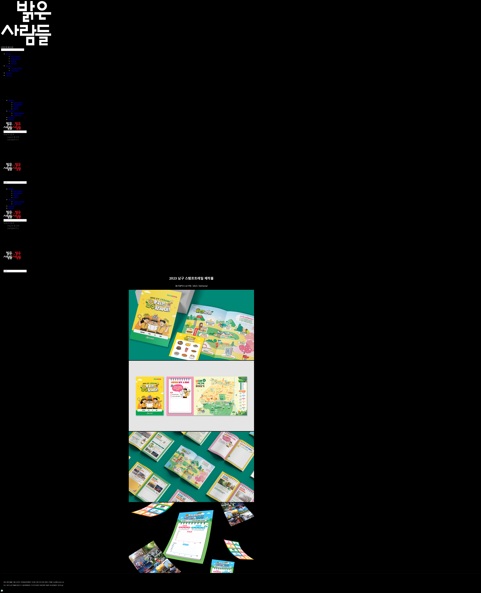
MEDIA (14, 63)
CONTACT (15, 70)
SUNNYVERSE (16, 68)
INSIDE (9, 75)
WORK (8, 54)
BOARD (9, 73)
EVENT (14, 61)
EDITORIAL (15, 56)
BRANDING (15, 59)
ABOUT (9, 66)
